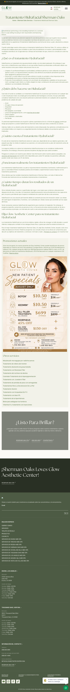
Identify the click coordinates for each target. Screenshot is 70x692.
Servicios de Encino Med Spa (11, 539)
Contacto (5, 536)
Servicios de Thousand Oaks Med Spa (14, 553)
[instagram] (8, 681)
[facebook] (13, 681)
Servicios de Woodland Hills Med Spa (15, 550)
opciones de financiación (9, 156)
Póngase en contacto (50, 232)
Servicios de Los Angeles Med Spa (13, 555)
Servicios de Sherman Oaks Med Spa (14, 547)
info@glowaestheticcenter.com (13, 661)
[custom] (18, 681)
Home (14, 20)
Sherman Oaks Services (25, 20)
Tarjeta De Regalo (8, 531)
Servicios (5, 528)
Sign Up (66, 513)
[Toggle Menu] (66, 8)
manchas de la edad (33, 112)
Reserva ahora (42, 3)
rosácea (56, 121)
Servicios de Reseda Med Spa (12, 544)
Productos (6, 534)
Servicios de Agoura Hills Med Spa (14, 558)
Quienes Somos (7, 525)
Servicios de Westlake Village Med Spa (15, 561)
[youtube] (3, 681)
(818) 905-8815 (6, 650)
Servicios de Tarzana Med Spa (12, 542)
